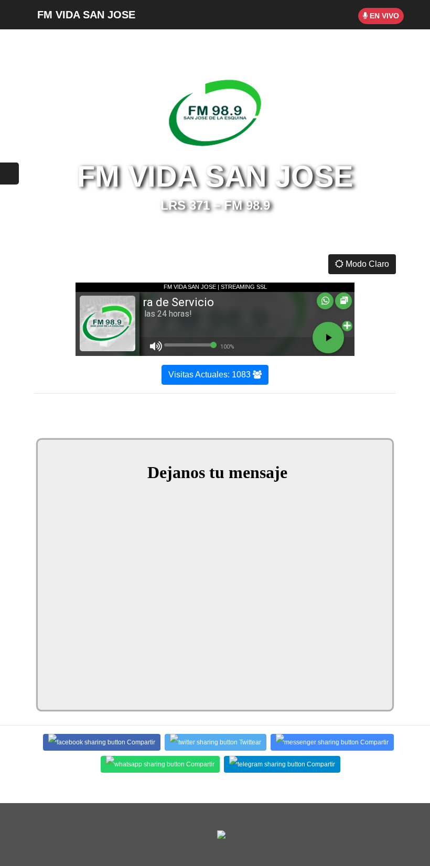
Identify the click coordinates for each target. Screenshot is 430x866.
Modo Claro (366, 263)
